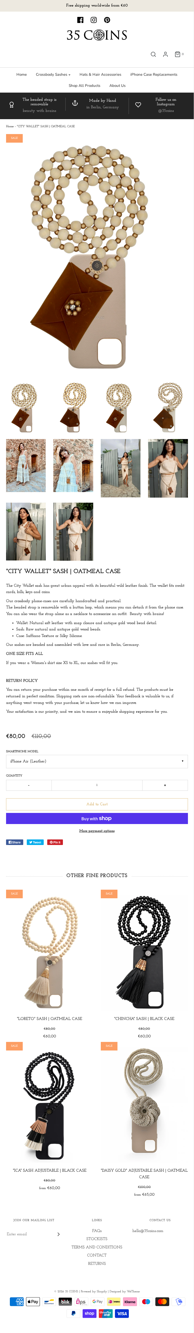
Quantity (14, 775)
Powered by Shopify (94, 1291)
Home (21, 74)
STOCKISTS (96, 1239)
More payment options (97, 831)
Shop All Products (84, 85)
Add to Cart (97, 804)
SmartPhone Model (22, 751)
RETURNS (97, 1264)
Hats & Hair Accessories (100, 74)
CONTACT (97, 1255)
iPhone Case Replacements (153, 74)
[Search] (153, 54)
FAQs (97, 1231)
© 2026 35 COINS (66, 1291)
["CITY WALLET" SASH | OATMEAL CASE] (26, 407)
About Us (117, 85)
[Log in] (165, 54)
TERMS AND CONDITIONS (96, 1247)
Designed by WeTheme (125, 1291)
